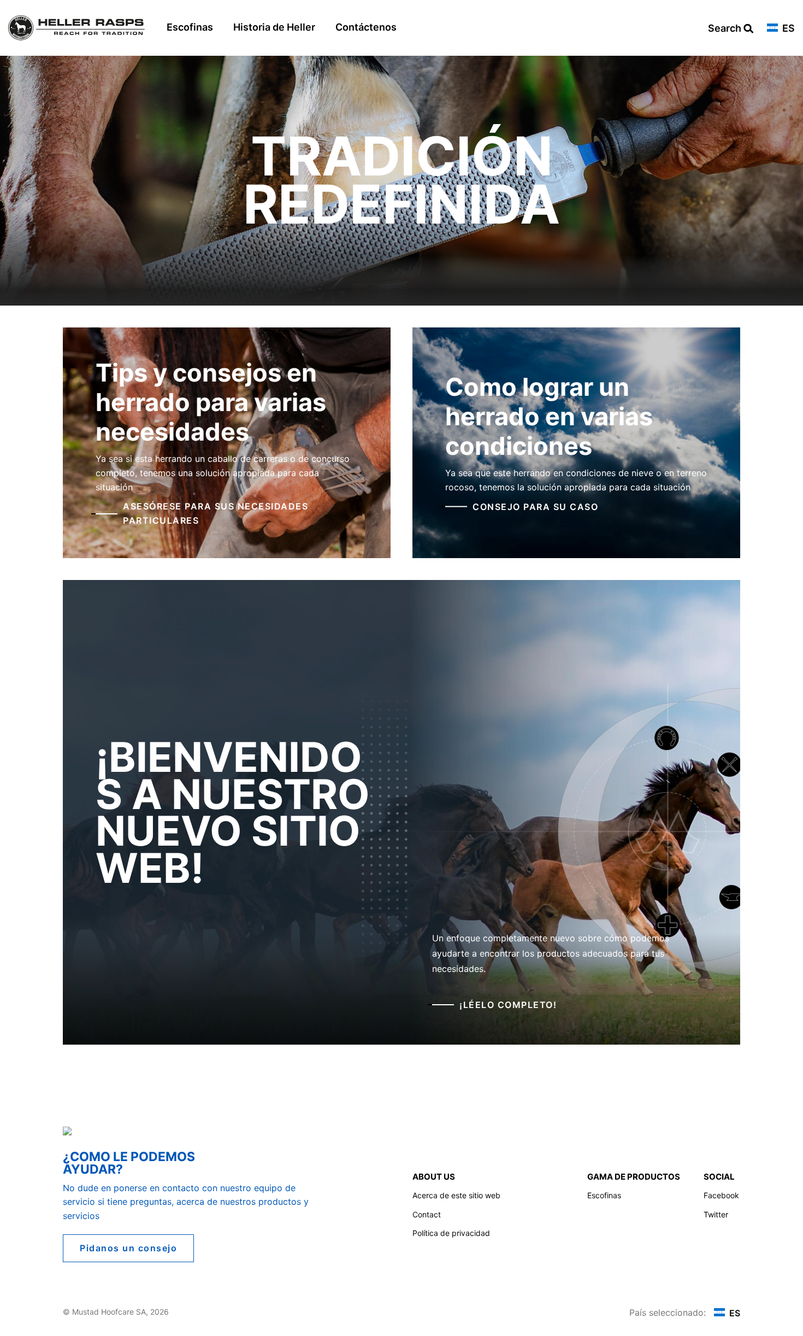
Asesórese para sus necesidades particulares (215, 513)
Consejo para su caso (535, 506)
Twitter (716, 1214)
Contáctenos (366, 27)
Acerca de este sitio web (456, 1195)
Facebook (721, 1195)
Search (725, 29)
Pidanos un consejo (128, 1248)
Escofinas (190, 27)
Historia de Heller (274, 27)
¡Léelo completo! (508, 1004)
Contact (426, 1214)
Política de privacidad (451, 1233)
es (787, 29)
